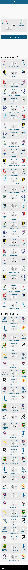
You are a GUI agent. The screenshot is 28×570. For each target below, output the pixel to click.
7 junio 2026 (14, 178)
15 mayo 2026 (14, 318)
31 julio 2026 (14, 527)
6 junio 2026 (14, 169)
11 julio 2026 (14, 468)
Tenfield (3, 568)
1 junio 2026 (14, 149)
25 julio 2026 (14, 250)
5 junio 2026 (14, 415)
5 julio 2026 (14, 449)
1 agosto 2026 (14, 275)
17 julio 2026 (14, 493)
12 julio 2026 (14, 204)
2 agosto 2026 (14, 285)
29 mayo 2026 (14, 132)
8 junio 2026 (14, 195)
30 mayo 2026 (14, 141)
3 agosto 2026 (14, 302)
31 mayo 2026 (14, 388)
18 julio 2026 (14, 239)
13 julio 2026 (14, 231)
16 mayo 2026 (14, 61)
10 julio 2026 (14, 457)
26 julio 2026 (14, 267)
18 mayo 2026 (14, 343)
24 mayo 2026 (14, 115)
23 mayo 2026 (14, 106)
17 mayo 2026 (14, 81)
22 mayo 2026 (14, 98)
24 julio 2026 (14, 519)
